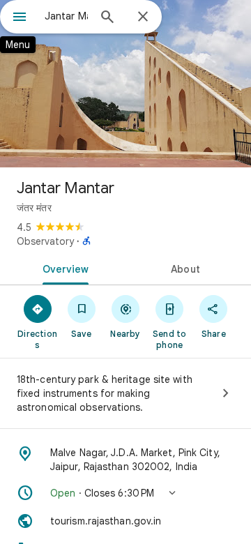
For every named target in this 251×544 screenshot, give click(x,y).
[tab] (63, 268)
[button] (125, 493)
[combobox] (66, 16)
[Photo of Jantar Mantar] (125, 83)
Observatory (45, 241)
